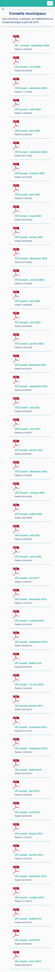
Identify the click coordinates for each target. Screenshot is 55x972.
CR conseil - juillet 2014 (28, 918)
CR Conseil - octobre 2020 (29, 492)
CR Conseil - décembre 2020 (31, 471)
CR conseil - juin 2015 (27, 791)
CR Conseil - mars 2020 (28, 556)
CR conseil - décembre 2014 (31, 876)
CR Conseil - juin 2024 (27, 130)
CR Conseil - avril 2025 (28, 67)
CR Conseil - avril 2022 (28, 322)
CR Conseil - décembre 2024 (31, 88)
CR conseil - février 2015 (29, 833)
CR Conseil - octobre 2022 (29, 279)
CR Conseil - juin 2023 (27, 194)
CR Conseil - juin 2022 (27, 301)
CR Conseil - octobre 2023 (29, 173)
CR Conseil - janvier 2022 (29, 343)
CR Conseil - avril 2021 (28, 429)
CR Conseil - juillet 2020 (28, 514)
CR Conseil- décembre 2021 (30, 365)
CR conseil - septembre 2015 (31, 748)
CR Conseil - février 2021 (29, 450)
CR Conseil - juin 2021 (27, 407)
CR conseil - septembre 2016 (31, 642)
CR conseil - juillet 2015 (28, 769)
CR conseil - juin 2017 (27, 578)
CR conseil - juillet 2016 (28, 663)
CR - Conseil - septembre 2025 (32, 45)
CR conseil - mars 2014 (28, 961)
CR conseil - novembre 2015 (31, 727)
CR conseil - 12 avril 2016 (29, 684)
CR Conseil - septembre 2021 (31, 386)
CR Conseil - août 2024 (28, 109)
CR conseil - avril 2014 (27, 940)
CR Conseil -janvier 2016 (29, 705)
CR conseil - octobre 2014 (29, 897)
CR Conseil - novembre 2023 (31, 152)
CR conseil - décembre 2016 (31, 599)
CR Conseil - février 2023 (29, 237)
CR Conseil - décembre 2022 (31, 258)
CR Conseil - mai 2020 (27, 535)
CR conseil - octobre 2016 (29, 620)
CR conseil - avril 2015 (27, 812)
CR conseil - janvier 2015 (29, 854)
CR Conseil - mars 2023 (28, 216)
